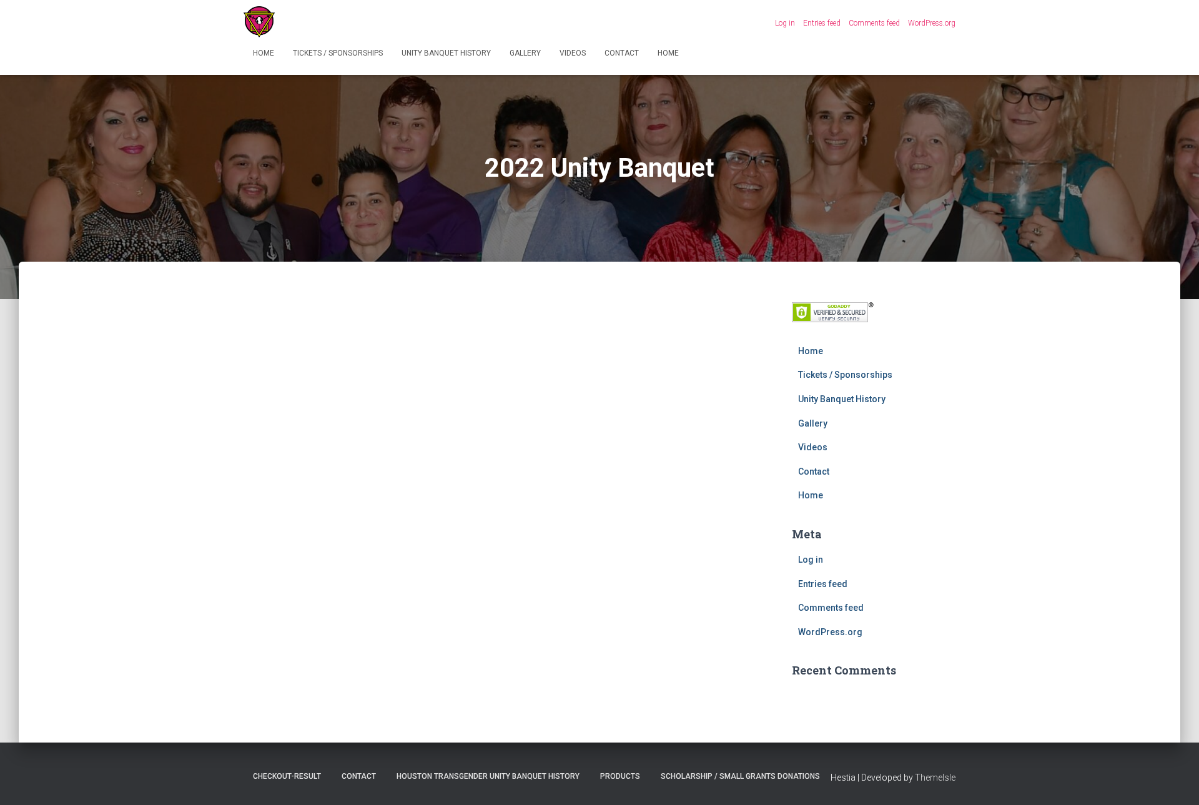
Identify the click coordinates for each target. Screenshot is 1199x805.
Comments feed (874, 23)
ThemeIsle (935, 778)
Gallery (525, 53)
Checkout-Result (287, 776)
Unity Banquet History (446, 53)
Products (620, 776)
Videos (573, 53)
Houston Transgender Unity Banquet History (488, 776)
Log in (785, 23)
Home (263, 53)
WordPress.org (931, 23)
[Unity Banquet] (259, 21)
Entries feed (822, 23)
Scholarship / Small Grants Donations (740, 776)
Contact (621, 53)
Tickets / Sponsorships (338, 53)
